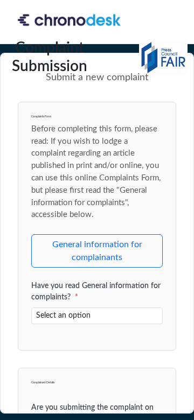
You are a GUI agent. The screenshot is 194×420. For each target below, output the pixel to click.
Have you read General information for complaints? (96, 291)
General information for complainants (97, 251)
